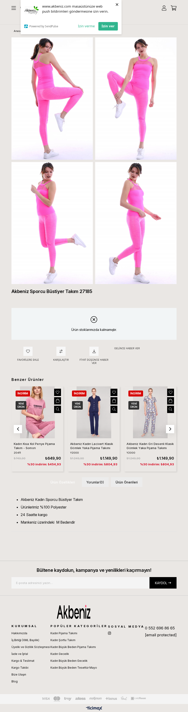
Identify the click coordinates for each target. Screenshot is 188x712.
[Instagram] (109, 633)
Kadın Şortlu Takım (62, 640)
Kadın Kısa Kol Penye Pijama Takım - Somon (34, 446)
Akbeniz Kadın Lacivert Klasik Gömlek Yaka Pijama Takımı (91, 446)
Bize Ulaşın (18, 674)
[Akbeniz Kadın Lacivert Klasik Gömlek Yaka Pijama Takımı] (94, 412)
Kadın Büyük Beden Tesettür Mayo (73, 667)
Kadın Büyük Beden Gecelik (69, 660)
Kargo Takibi (19, 667)
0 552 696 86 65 (160, 628)
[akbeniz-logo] (94, 612)
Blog (14, 681)
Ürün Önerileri (127, 482)
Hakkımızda (19, 633)
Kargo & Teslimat (22, 660)
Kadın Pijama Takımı (63, 633)
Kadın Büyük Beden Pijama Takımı (73, 647)
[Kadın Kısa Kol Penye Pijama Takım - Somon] (37, 412)
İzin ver (108, 26)
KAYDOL (161, 583)
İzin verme (86, 26)
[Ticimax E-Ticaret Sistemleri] (94, 708)
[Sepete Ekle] (57, 400)
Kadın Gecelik (59, 654)
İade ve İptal (19, 654)
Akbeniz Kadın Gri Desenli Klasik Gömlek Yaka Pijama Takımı (150, 446)
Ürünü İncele (57, 409)
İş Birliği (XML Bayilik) (25, 640)
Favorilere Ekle (57, 392)
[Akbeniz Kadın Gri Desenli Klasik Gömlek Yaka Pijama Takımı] (150, 412)
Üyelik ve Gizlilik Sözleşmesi (30, 647)
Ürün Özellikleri (62, 482)
